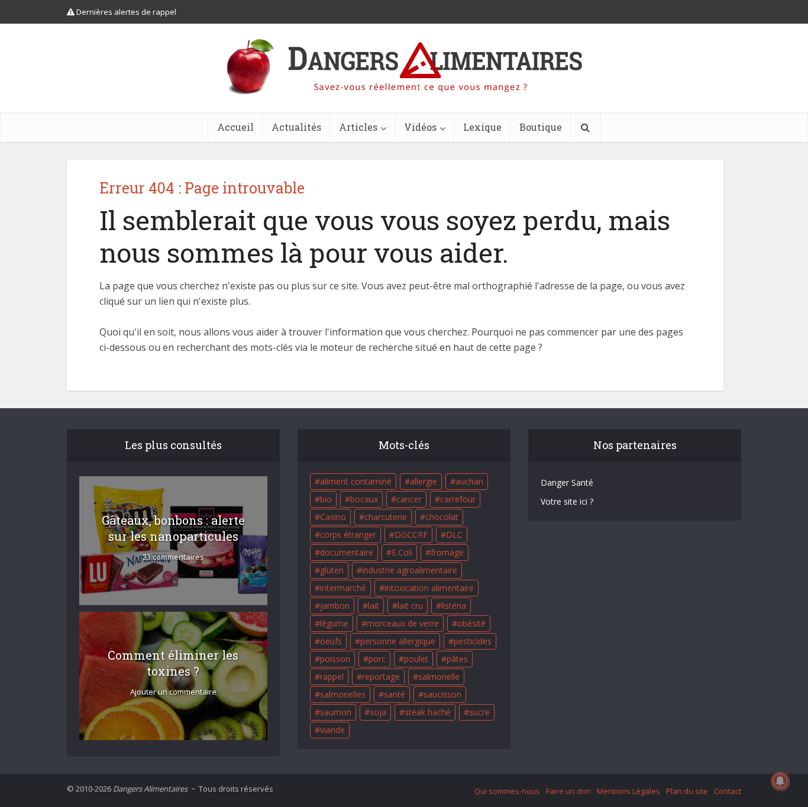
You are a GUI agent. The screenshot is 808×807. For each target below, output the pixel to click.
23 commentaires (173, 557)
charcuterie (385, 516)
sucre (479, 712)
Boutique (540, 127)
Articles (358, 127)
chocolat (441, 516)
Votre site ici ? (567, 501)
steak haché (428, 712)
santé (394, 694)
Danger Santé (567, 482)
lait (373, 605)
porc (377, 658)
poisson (335, 658)
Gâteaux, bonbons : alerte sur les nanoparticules (173, 528)
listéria (453, 605)
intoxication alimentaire (429, 587)
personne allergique (397, 641)
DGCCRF (411, 534)
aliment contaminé (356, 481)
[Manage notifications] (780, 781)
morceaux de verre (403, 623)
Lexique (482, 127)
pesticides (473, 641)
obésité (471, 623)
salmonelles (343, 694)
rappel (332, 676)
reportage (381, 676)
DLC (454, 534)
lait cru (410, 605)
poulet (416, 658)
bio (326, 499)
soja (378, 712)
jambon (335, 605)
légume (334, 623)
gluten (332, 570)
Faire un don (568, 791)
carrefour (458, 499)
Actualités (296, 127)
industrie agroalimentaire (409, 570)
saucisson (442, 694)
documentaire (346, 552)
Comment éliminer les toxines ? (173, 663)
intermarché (343, 587)
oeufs (331, 641)
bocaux (364, 499)
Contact (727, 791)
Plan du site (687, 791)
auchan (469, 481)
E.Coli (402, 552)
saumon (335, 712)
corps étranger (348, 534)
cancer (409, 499)
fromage (447, 552)
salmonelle (439, 676)
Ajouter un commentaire (173, 692)
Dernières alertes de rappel (125, 12)
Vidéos (420, 127)
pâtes (457, 658)
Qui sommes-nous (507, 791)
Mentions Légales (628, 791)
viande (332, 729)
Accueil (235, 127)
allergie (423, 481)
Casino (333, 516)
